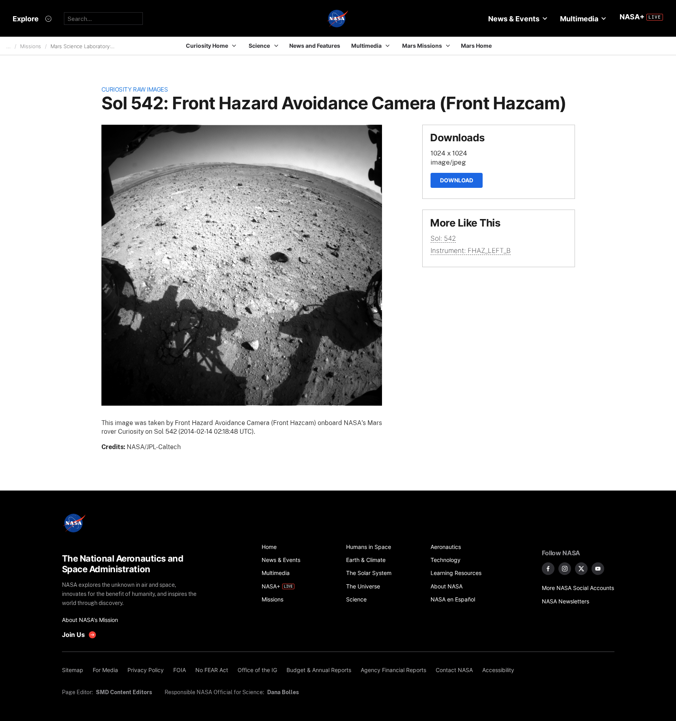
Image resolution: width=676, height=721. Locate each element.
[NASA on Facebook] (548, 568)
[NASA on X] (581, 568)
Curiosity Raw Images (134, 89)
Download (456, 180)
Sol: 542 (443, 238)
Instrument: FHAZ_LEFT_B (471, 251)
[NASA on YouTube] (598, 568)
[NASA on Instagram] (564, 568)
